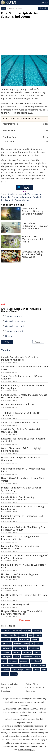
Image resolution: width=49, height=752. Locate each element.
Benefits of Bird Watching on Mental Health (32, 239)
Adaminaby (25, 197)
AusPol (17, 657)
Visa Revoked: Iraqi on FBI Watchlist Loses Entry (23, 470)
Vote (7, 342)
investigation (7, 657)
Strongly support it (14, 316)
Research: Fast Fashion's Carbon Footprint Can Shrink (23, 440)
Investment (6, 652)
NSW (31, 635)
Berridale (37, 197)
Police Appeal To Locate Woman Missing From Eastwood (22, 508)
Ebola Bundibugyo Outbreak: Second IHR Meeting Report (22, 387)
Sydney (42, 665)
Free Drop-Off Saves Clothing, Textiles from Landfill (24, 596)
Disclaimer (5, 691)
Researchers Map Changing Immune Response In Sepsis (20, 538)
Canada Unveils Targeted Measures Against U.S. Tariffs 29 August (24, 396)
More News (24, 620)
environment (24, 639)
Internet (5, 674)
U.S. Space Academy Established (18, 404)
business (17, 644)
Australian (13, 635)
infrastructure (34, 648)
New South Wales (20, 648)
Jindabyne (12, 194)
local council (7, 200)
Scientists (26, 665)
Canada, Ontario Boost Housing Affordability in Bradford (17, 498)
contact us (41, 746)
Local (3, 8)
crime (4, 661)
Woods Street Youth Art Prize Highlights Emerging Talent (22, 449)
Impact (37, 670)
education (16, 652)
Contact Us (30, 687)
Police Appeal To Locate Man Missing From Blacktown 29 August (23, 528)
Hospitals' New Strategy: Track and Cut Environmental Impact (21, 612)
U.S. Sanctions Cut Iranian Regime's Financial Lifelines (19, 575)
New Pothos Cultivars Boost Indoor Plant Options (22, 479)
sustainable (24, 661)
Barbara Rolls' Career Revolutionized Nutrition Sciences (20, 547)
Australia (6, 631)
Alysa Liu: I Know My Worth (15, 604)
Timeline (5, 350)
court (44, 670)
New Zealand (36, 661)
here (3, 181)
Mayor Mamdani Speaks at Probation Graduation (20, 459)
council (22, 194)
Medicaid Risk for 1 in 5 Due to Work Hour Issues (23, 566)
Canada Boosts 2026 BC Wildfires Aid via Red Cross (24, 368)
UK (33, 644)
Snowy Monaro (22, 200)
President (6, 670)
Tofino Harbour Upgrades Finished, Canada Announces (24, 587)
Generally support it (15, 321)
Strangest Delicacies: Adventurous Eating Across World (32, 254)
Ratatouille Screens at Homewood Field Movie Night (22, 517)
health (15, 639)
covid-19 (39, 644)
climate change (17, 670)
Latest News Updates (10, 684)
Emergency (13, 661)
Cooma (15, 197)
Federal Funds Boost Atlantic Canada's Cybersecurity (21, 489)
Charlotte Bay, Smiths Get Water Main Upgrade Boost (21, 430)
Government (16, 631)
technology (27, 652)
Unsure (8, 336)
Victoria (38, 635)
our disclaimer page (26, 749)
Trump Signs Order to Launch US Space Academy (21, 377)
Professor (6, 639)
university (27, 631)
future (34, 665)
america (28, 670)
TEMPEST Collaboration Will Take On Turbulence (20, 414)
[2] (11, 732)
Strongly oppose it (14, 331)
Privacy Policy (7, 687)
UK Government (8, 665)
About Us (40, 687)
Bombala (5, 197)
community (37, 631)
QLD (18, 665)
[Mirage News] (8, 2)
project (37, 657)
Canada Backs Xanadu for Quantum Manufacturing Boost (19, 358)
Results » (38, 342)
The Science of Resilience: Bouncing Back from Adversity (32, 211)
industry (37, 652)
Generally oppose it (14, 326)
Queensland (7, 644)
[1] (9, 732)
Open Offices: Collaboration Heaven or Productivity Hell (35, 226)
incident (14, 674)
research (23, 635)
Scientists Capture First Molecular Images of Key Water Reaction (24, 557)
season (38, 194)
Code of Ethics (32, 684)
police (5, 635)
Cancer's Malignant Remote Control (20, 422)
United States (27, 657)
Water (30, 194)
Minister (35, 639)
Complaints (30, 691)
